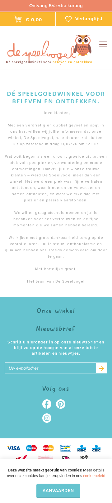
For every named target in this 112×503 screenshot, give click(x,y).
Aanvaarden (58, 490)
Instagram (49, 418)
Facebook (49, 404)
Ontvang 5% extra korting (56, 5)
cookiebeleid (94, 475)
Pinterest (63, 404)
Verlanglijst (89, 19)
